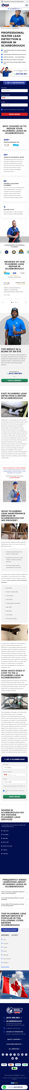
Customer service (13, 1044)
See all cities (5, 967)
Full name (4, 87)
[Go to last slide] (3, 302)
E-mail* (3, 102)
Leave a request (14, 380)
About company (13, 1039)
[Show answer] (27, 892)
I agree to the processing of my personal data (13, 109)
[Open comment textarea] (24, 785)
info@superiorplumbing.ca (13, 1028)
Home (2, 28)
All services (14, 1049)
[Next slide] (26, 302)
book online (14, 114)
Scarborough (15, 9)
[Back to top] (26, 1082)
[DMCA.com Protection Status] (14, 1082)
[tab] (11, 302)
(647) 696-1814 (21, 74)
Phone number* (5, 95)
